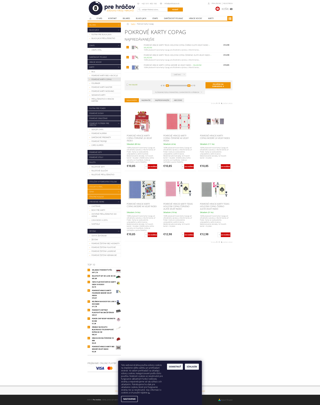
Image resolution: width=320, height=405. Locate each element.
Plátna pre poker (97, 108)
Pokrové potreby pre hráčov (99, 124)
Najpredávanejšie (162, 100)
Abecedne (178, 100)
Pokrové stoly (96, 157)
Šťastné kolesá (96, 196)
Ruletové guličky (100, 170)
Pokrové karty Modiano (103, 91)
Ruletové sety (98, 167)
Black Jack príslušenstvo (103, 38)
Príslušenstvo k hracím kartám (103, 100)
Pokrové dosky (96, 113)
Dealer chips (98, 129)
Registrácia (228, 3)
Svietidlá (96, 224)
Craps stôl (97, 50)
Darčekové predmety (101, 137)
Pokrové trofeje (99, 141)
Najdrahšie (146, 100)
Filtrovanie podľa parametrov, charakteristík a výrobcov (177, 92)
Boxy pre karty (98, 210)
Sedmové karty (98, 95)
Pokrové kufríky (99, 133)
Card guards (98, 145)
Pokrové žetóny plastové (104, 247)
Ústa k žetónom (99, 235)
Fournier (96, 83)
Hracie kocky (195, 18)
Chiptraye (96, 206)
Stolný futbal (96, 186)
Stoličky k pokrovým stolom (103, 181)
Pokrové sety (95, 152)
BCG (93, 71)
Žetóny (92, 231)
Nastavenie (129, 399)
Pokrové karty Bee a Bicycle (105, 75)
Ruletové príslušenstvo (103, 174)
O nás (99, 18)
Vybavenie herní (96, 201)
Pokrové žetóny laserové (104, 251)
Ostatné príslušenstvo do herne (104, 215)
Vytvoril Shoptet (226, 400)
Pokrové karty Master (102, 87)
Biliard (126, 18)
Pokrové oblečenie (98, 118)
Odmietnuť (175, 366)
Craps (155, 18)
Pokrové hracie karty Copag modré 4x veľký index (172, 65)
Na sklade (133, 85)
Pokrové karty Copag (102, 79)
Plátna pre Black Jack (102, 34)
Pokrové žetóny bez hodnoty (106, 243)
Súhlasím (192, 366)
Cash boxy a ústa (100, 220)
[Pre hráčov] (112, 8)
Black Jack (141, 18)
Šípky (91, 191)
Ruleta (92, 162)
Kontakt (112, 18)
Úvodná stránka (91, 18)
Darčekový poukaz (173, 18)
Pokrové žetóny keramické (104, 255)
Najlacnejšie (132, 100)
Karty (211, 18)
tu (149, 392)
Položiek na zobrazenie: (218, 85)
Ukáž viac (177, 75)
